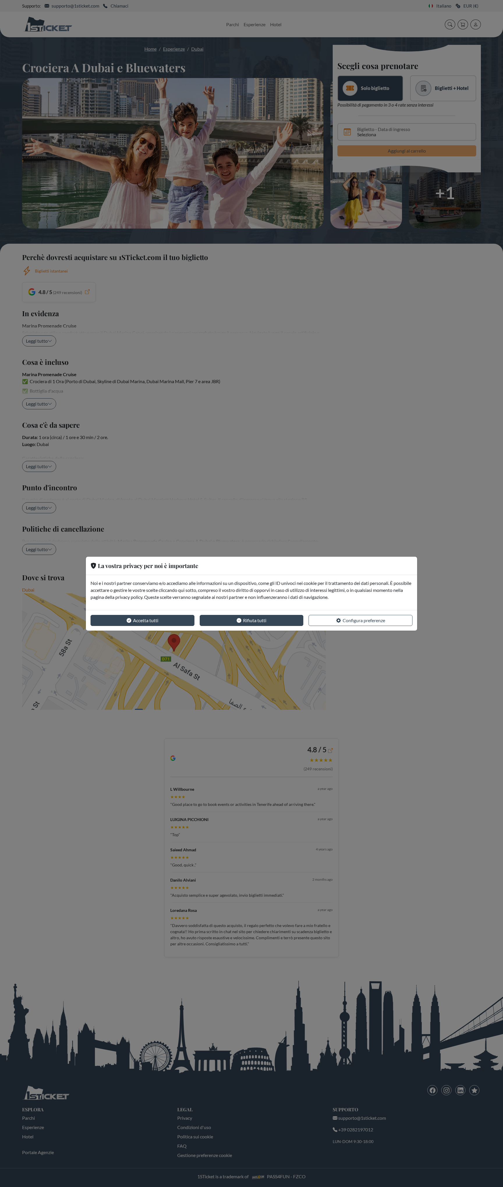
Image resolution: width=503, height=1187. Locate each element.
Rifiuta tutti (254, 620)
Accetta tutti (145, 620)
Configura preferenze (364, 620)
